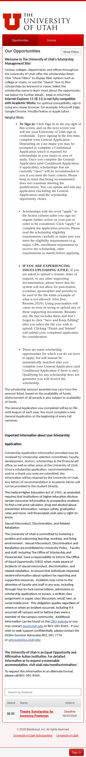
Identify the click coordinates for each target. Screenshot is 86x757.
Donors (51, 40)
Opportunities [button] (20, 40)
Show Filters (71, 52)
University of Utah (67, 735)
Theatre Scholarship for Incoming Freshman (36, 713)
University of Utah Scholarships (32, 735)
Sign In (76, 752)
